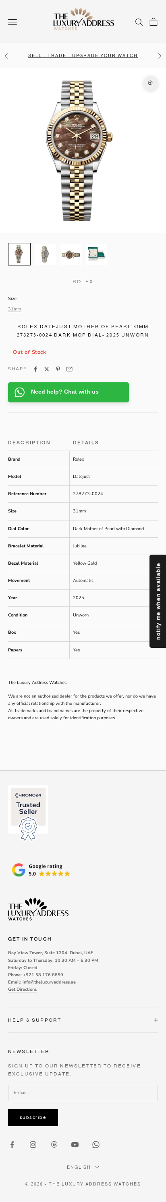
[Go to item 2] (45, 254)
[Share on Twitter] (47, 369)
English (79, 1167)
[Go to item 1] (19, 254)
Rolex (83, 281)
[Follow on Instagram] (33, 1145)
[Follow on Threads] (54, 1145)
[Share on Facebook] (35, 369)
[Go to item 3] (71, 254)
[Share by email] (69, 369)
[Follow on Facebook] (12, 1145)
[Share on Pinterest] (58, 369)
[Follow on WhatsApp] (96, 1145)
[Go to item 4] (96, 254)
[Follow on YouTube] (75, 1145)
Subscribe (33, 1117)
